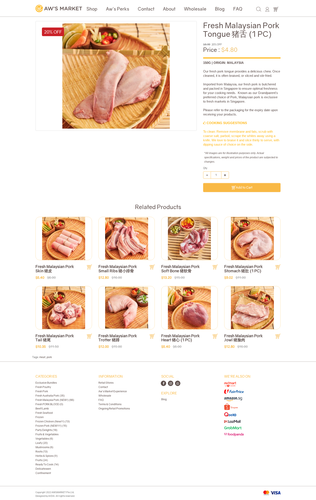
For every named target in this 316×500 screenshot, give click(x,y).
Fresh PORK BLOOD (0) (49, 404)
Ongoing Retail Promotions (114, 408)
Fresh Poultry (43, 387)
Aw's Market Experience (112, 391)
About (169, 9)
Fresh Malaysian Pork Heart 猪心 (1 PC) (180, 337)
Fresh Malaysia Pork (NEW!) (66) (54, 400)
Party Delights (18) (46, 430)
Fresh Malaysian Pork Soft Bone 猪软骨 (180, 268)
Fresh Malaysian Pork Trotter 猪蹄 (117, 337)
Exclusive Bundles (46, 382)
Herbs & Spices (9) (46, 455)
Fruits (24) (41, 460)
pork (49, 357)
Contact (146, 9)
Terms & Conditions (109, 404)
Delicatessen (43, 468)
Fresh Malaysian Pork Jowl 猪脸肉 (243, 337)
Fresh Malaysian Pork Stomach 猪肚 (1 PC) (243, 268)
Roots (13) (41, 451)
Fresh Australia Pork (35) (50, 395)
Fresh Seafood (44, 412)
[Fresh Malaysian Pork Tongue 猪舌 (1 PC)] (116, 76)
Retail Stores (106, 382)
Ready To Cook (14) (47, 464)
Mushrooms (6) (44, 447)
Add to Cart (244, 187)
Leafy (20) (41, 443)
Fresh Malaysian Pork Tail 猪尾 (54, 337)
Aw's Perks (117, 9)
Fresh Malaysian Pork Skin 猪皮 (54, 268)
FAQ (237, 9)
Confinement (43, 473)
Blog (220, 9)
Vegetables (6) (44, 438)
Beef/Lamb (42, 408)
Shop (91, 9)
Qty (205, 168)
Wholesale (195, 9)
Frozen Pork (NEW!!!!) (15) (51, 425)
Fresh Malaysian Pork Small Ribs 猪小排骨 (117, 268)
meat (42, 357)
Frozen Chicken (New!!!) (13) (52, 421)
